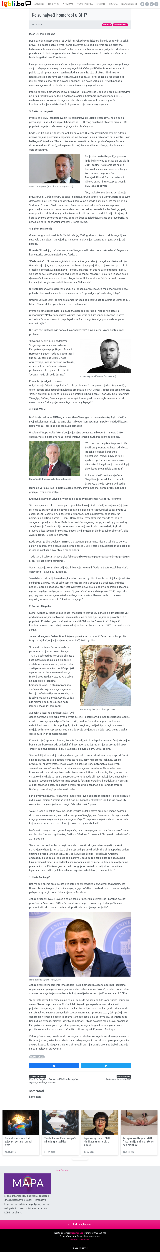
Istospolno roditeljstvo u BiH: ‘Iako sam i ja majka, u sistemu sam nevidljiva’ (138, 1141)
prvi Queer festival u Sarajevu (96, 133)
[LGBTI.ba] (15, 4)
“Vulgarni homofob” (57, 534)
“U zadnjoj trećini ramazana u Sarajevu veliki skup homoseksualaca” (77, 250)
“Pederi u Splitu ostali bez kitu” (109, 567)
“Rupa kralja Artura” (52, 432)
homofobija (37, 1057)
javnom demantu (62, 993)
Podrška (74, 1239)
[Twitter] (152, 4)
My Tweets (62, 1170)
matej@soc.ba (76, 1233)
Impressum (85, 1239)
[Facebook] (147, 4)
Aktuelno (107, 25)
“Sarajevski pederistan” (115, 834)
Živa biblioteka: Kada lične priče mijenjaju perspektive (60, 1140)
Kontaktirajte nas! (80, 1224)
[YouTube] (142, 4)
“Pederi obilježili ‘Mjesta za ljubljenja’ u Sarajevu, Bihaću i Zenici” (65, 393)
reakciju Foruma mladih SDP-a (110, 993)
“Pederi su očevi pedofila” (43, 748)
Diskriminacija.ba (45, 33)
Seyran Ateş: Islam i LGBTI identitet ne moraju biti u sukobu (97, 1141)
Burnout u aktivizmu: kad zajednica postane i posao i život (18, 1141)
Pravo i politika (121, 25)
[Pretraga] (156, 4)
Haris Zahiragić (64, 888)
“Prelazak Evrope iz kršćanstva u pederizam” (62, 304)
